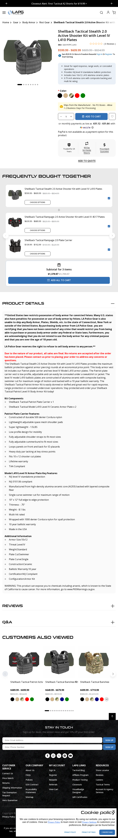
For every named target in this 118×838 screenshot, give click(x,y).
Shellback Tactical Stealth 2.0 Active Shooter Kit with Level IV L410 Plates (63, 188)
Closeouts (77, 784)
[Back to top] (112, 716)
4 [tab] (28, 84)
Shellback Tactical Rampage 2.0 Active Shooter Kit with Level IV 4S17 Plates (65, 216)
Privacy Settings (89, 822)
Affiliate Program (80, 775)
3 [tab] (26, 84)
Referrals (53, 784)
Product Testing (80, 779)
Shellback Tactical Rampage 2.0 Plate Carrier (48, 240)
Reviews (12, 606)
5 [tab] (30, 84)
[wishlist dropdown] (112, 116)
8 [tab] (37, 84)
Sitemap (29, 797)
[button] (87, 125)
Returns (6, 783)
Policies (29, 779)
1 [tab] (19, 84)
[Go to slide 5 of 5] (111, 3)
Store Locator (102, 770)
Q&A (7, 622)
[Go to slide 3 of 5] (6, 3)
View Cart (53, 789)
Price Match (8, 778)
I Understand (107, 832)
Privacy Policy (54, 822)
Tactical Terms (103, 784)
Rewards (53, 779)
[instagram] (53, 755)
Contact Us (7, 773)
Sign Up (109, 740)
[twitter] (59, 755)
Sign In (99, 54)
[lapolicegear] (16, 12)
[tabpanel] (27, 55)
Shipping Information (12, 787)
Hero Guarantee (9, 800)
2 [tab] (23, 84)
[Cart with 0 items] (114, 12)
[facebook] (47, 755)
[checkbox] (109, 198)
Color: (62, 90)
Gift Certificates (79, 797)
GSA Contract (32, 784)
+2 (107, 699)
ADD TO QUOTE (87, 160)
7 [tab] (35, 84)
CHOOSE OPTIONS (37, 202)
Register (108, 54)
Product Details (23, 303)
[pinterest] (64, 755)
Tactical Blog (78, 770)
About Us (30, 770)
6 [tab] (33, 84)
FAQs (28, 775)
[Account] (108, 13)
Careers (99, 779)
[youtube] (70, 755)
